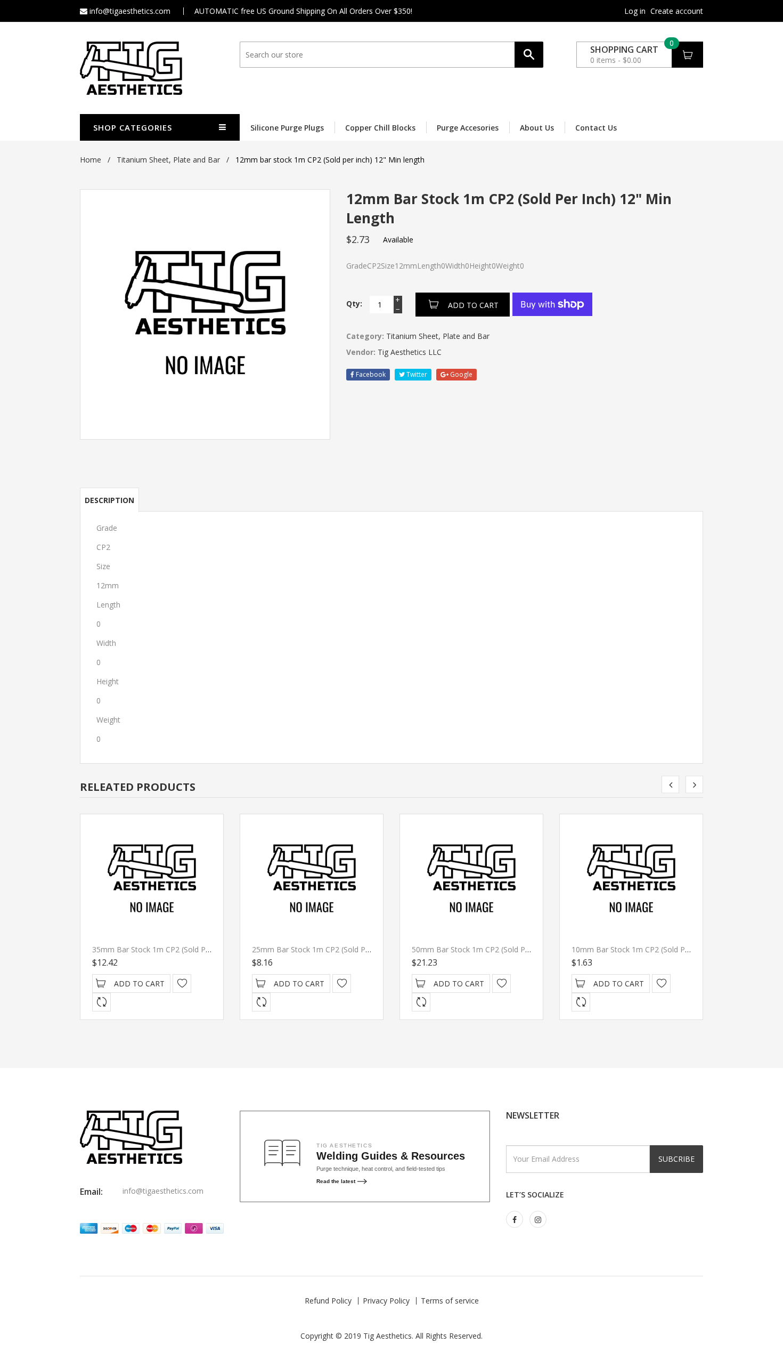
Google (460, 374)
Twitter (416, 374)
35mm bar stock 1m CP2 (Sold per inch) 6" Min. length (188, 949)
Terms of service (450, 1301)
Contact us (596, 128)
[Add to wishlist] (182, 983)
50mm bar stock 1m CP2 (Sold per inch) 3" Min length (507, 949)
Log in (635, 11)
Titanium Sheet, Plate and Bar (168, 160)
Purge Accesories (468, 128)
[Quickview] (101, 1002)
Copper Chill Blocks (380, 128)
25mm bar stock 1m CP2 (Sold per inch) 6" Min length (347, 949)
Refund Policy (328, 1301)
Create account (676, 11)
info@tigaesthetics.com (128, 11)
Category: (365, 336)
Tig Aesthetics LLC (410, 352)
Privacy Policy (386, 1301)
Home (90, 160)
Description (109, 500)
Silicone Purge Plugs (287, 128)
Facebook (370, 374)
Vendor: (361, 352)
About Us (537, 128)
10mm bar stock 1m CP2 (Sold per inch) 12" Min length (669, 949)
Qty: (354, 303)
